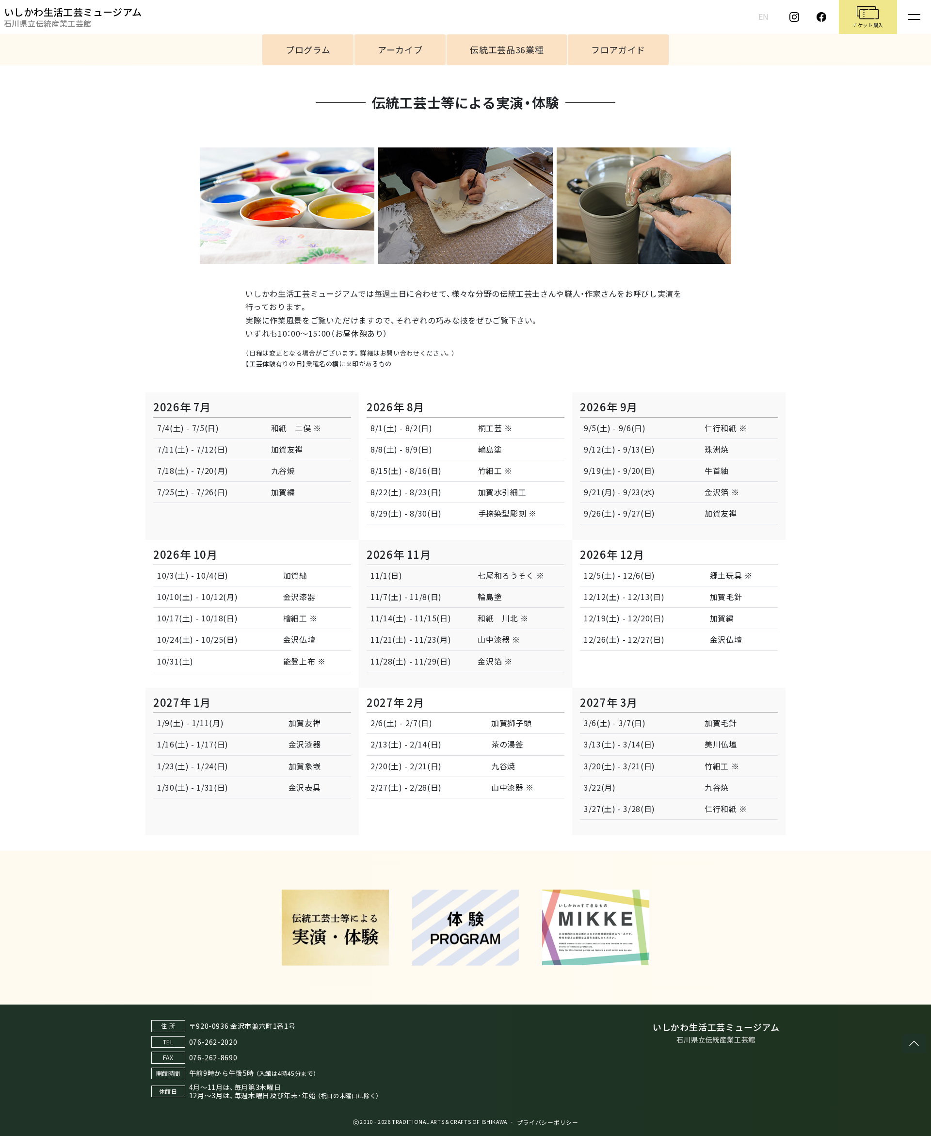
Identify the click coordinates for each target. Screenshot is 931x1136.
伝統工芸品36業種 (507, 49)
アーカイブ (400, 49)
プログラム (308, 49)
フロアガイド (618, 49)
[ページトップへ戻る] (914, 1043)
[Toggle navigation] (914, 17)
